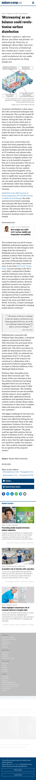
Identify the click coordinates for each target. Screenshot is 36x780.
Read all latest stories (12, 487)
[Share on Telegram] (20, 494)
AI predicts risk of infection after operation (18, 569)
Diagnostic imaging (8, 637)
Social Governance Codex (10, 686)
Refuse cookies (18, 770)
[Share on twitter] (7, 494)
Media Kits (5, 676)
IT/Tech (4, 645)
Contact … (8, 481)
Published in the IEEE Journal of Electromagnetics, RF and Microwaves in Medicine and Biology (17, 195)
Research (5, 647)
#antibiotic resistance (8, 624)
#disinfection (10, 542)
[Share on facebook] (3, 494)
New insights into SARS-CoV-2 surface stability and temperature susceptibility (21, 232)
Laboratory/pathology (9, 639)
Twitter (4, 665)
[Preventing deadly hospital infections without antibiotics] (18, 515)
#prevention (30, 542)
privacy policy (15, 764)
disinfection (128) (11, 472)
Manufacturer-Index (8, 658)
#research (31, 581)
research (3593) (27, 475)
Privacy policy (6, 688)
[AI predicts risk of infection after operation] (18, 556)
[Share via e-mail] (24, 494)
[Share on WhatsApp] (16, 494)
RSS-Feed (5, 671)
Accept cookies (18, 775)
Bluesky (4, 667)
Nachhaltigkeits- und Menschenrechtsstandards (10, 683)
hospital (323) (27, 472)
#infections (23, 542)
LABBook (5, 656)
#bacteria (17, 624)
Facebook (5, 663)
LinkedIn (4, 669)
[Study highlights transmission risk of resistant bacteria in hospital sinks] (18, 595)
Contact (4, 680)
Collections (5, 652)
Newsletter (5, 678)
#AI (6, 581)
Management (6, 643)
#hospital (17, 542)
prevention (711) (11, 475)
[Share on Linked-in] (12, 494)
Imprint (4, 690)
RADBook (5, 654)
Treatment (5, 641)
